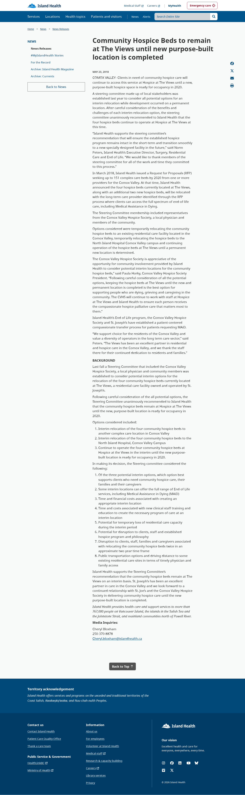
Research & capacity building (104, 761)
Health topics (75, 16)
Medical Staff (132, 6)
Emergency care (200, 5)
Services (34, 16)
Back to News (56, 87)
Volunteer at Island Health (102, 746)
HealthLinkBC (36, 763)
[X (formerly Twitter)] (172, 770)
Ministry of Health (39, 770)
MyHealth (174, 6)
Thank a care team (39, 746)
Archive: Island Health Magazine (52, 69)
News (135, 17)
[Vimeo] (163, 770)
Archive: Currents (42, 76)
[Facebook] (172, 763)
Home (31, 29)
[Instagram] (163, 763)
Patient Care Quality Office (44, 739)
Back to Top (121, 666)
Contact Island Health (41, 731)
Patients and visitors (106, 16)
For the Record (40, 62)
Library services (96, 775)
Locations (52, 16)
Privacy (90, 783)
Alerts (146, 17)
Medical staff (94, 753)
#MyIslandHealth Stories (47, 55)
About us (91, 731)
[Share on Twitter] (232, 70)
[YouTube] (188, 763)
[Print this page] (232, 85)
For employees (95, 739)
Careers (152, 6)
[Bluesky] (196, 763)
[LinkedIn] (180, 763)
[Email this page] (232, 78)
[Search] (214, 16)
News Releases (60, 29)
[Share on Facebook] (232, 63)
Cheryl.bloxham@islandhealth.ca (117, 638)
